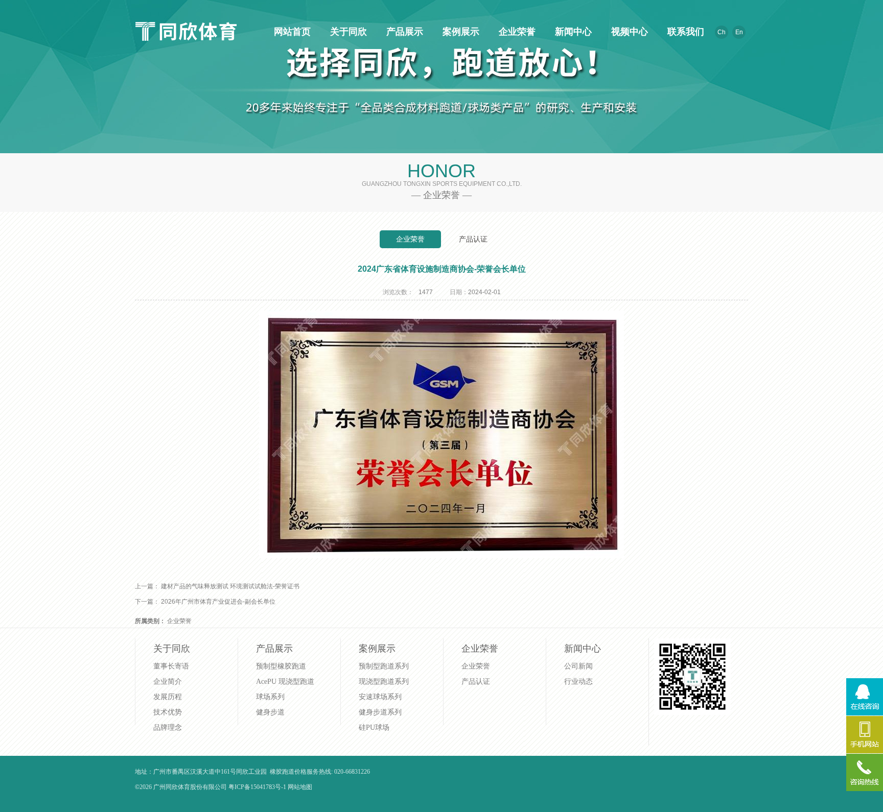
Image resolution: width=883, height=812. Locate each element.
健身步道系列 (380, 712)
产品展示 (403, 32)
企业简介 (167, 681)
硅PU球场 (374, 727)
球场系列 (270, 697)
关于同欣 (347, 32)
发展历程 (167, 697)
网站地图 (300, 787)
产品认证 (473, 239)
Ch (721, 32)
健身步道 (270, 712)
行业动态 (578, 681)
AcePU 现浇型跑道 (285, 681)
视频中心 (628, 32)
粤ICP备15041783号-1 (257, 787)
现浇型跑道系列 (384, 681)
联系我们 (684, 32)
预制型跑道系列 (384, 666)
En (739, 32)
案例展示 (459, 32)
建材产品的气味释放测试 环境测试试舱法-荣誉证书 (230, 586)
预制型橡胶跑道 (281, 666)
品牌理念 (167, 727)
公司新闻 (578, 666)
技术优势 (167, 712)
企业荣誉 (515, 32)
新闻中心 (572, 32)
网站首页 (291, 32)
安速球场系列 (380, 697)
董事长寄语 (171, 666)
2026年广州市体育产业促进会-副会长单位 (218, 601)
